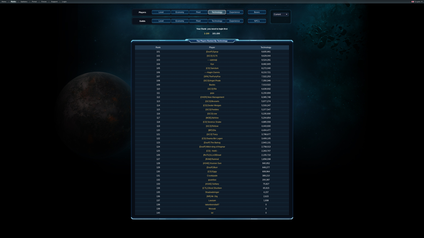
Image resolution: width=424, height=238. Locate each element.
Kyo (212, 64)
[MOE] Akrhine (212, 118)
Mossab (212, 209)
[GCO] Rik (212, 89)
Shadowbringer (212, 192)
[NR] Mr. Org (212, 196)
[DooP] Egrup (212, 52)
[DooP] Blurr (212, 167)
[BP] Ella (212, 130)
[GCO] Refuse (212, 126)
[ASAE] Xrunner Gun (212, 163)
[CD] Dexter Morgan (212, 105)
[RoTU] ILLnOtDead (212, 155)
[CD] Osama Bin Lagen (212, 138)
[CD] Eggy (212, 171)
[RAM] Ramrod (212, 159)
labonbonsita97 (212, 204)
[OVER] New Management (212, 97)
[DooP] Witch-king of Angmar (212, 147)
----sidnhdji (212, 60)
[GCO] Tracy (212, 134)
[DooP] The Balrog (212, 142)
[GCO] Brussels (212, 101)
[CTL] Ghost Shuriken (212, 188)
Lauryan (212, 200)
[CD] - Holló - (212, 151)
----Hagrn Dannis (212, 72)
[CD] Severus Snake (212, 122)
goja (212, 93)
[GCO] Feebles (212, 109)
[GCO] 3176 (212, 56)
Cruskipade (212, 176)
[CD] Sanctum (212, 68)
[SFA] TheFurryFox (212, 76)
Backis (212, 85)
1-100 (206, 33)
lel (212, 213)
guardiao (212, 180)
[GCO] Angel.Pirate (212, 80)
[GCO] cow (212, 114)
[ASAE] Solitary (212, 184)
